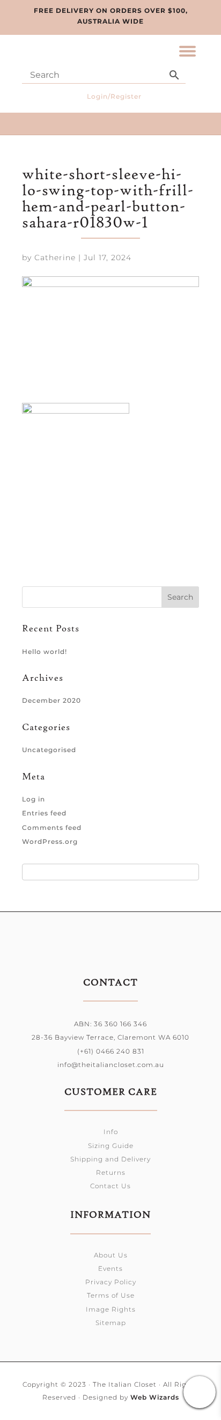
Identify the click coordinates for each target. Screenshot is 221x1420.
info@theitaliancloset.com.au (110, 1065)
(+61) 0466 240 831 (110, 1051)
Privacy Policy (110, 1282)
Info (111, 1132)
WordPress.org (50, 841)
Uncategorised (49, 750)
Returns (111, 1172)
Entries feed (44, 813)
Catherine (55, 257)
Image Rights (111, 1309)
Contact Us (110, 1186)
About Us (111, 1255)
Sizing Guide (111, 1146)
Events (110, 1268)
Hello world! (44, 652)
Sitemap (110, 1323)
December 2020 (51, 700)
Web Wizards (154, 1397)
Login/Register (114, 96)
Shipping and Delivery (110, 1159)
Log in (33, 799)
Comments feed (52, 827)
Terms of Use (111, 1295)
